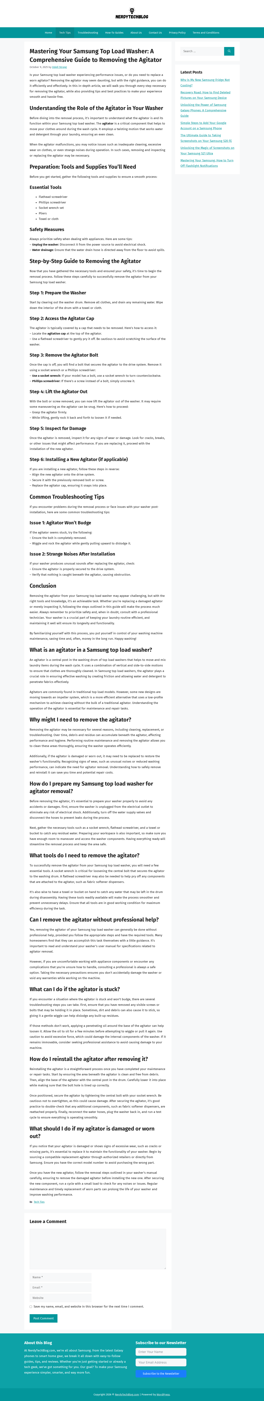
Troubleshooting (88, 32)
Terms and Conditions (206, 32)
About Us (136, 32)
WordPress (163, 1394)
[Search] (229, 51)
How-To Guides (114, 32)
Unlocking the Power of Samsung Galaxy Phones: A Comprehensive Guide (203, 110)
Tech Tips (65, 32)
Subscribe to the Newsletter (161, 1373)
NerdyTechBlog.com (127, 1394)
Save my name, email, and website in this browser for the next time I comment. (89, 1306)
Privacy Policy (177, 32)
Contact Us (155, 32)
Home (48, 32)
